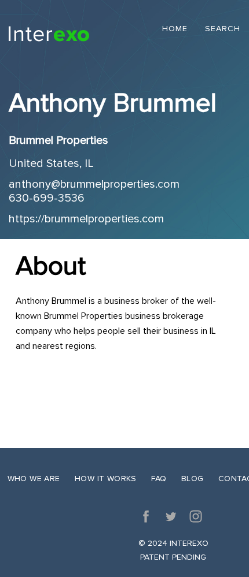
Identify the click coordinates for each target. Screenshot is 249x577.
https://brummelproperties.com (86, 219)
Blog (192, 478)
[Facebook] (146, 516)
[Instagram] (195, 516)
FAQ (158, 478)
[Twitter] (171, 516)
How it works (106, 478)
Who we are (34, 478)
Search (222, 29)
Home (175, 29)
